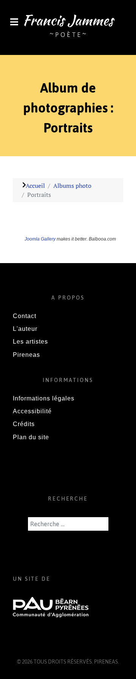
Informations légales (43, 398)
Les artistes (30, 341)
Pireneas (26, 355)
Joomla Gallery (40, 239)
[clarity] (68, 27)
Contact (24, 316)
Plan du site (31, 437)
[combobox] (68, 523)
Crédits (24, 424)
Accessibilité (32, 411)
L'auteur (25, 329)
